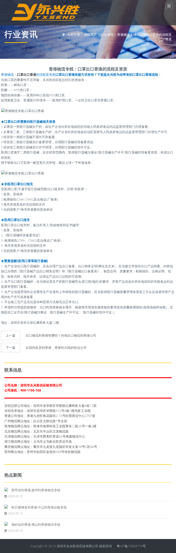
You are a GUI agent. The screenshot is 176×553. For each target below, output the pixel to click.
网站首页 (90, 34)
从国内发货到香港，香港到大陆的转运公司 (56, 347)
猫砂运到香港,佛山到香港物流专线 (35, 524)
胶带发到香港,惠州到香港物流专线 (35, 490)
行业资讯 (107, 34)
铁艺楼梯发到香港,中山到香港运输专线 (39, 507)
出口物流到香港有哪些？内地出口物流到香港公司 (61, 335)
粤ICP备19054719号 (131, 546)
